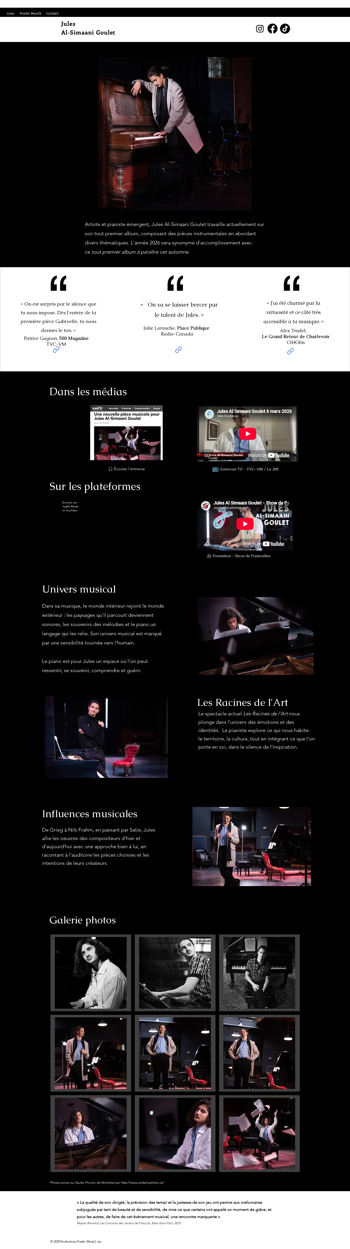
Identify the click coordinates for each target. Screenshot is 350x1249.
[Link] (56, 350)
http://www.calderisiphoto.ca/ (142, 1183)
